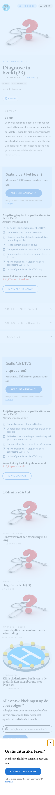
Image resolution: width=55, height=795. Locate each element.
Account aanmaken (23, 771)
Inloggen (9, 781)
